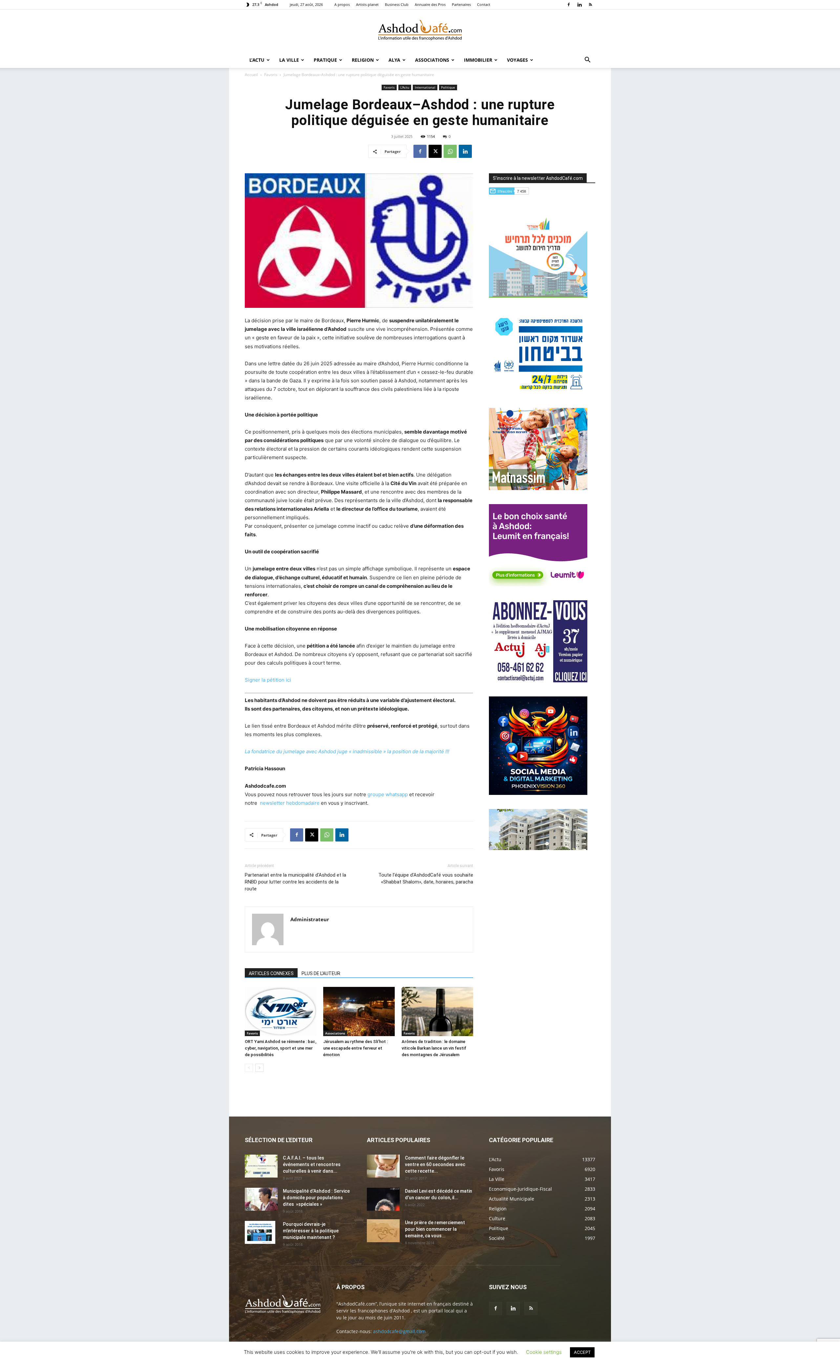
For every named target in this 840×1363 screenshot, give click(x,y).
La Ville (289, 60)
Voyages (517, 60)
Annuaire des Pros (430, 4)
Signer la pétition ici (268, 680)
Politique (448, 87)
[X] (435, 151)
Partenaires (461, 4)
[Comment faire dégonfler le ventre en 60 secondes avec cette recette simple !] (383, 1166)
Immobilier (478, 60)
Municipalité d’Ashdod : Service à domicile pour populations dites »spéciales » (316, 1197)
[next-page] (259, 1068)
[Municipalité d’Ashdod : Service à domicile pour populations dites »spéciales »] (261, 1199)
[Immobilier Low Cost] (538, 848)
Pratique (325, 60)
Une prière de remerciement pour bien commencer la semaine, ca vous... (435, 1229)
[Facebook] (569, 4)
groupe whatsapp (388, 794)
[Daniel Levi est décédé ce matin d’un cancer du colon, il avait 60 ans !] (383, 1199)
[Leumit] (538, 584)
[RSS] (590, 4)
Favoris (270, 74)
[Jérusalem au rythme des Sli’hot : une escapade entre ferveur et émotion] (359, 1011)
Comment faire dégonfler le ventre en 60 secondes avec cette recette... (435, 1164)
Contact (483, 4)
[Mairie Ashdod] (538, 392)
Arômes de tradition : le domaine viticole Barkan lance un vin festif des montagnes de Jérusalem (434, 1048)
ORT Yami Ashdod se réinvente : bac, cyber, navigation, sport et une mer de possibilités (280, 1048)
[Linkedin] (579, 4)
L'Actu (404, 87)
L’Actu (256, 60)
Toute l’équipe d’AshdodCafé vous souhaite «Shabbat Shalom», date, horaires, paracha (425, 878)
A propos (342, 4)
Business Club (397, 4)
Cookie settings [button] (544, 1352)
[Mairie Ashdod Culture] (538, 488)
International (425, 87)
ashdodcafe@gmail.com (399, 1331)
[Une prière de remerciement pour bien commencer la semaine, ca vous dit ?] (383, 1230)
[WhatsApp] (450, 151)
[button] (587, 60)
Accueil (251, 74)
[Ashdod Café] (420, 31)
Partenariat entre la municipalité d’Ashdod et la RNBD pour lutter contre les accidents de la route (295, 882)
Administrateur (309, 919)
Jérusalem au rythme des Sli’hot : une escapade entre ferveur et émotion (355, 1048)
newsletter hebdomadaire (290, 803)
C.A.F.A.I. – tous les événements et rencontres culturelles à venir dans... (312, 1164)
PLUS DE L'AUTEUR (321, 973)
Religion (363, 60)
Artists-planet (367, 4)
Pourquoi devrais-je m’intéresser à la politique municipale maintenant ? (311, 1231)
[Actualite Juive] (538, 680)
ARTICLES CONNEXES (271, 973)
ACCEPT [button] (582, 1352)
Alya (394, 60)
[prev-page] (249, 1068)
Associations (432, 60)
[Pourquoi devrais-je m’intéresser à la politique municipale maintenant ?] (260, 1232)
